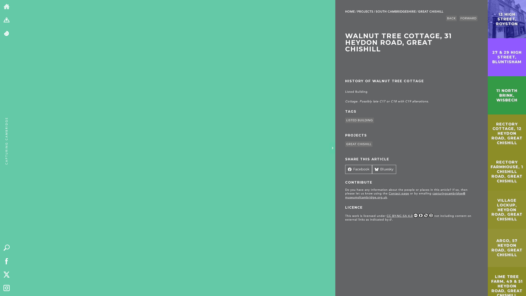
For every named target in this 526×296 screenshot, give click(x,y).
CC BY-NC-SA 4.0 (400, 216)
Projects (365, 11)
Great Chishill (430, 11)
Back (451, 18)
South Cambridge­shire (396, 11)
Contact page (399, 193)
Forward (468, 18)
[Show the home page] (6, 7)
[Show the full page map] (6, 20)
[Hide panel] (332, 148)
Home (350, 11)
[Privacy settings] (6, 33)
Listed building (359, 120)
